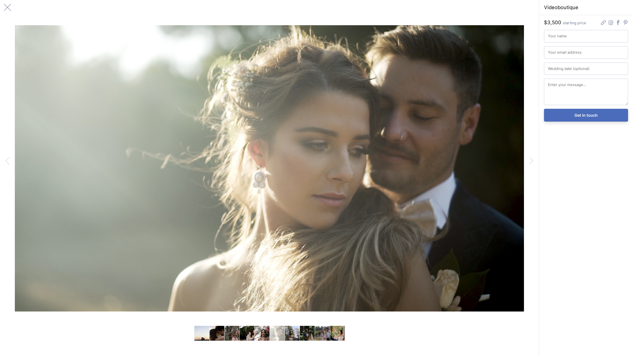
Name (552, 34)
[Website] (603, 23)
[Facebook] (618, 23)
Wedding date (557, 66)
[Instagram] (610, 23)
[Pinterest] (625, 23)
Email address (557, 50)
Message (554, 82)
